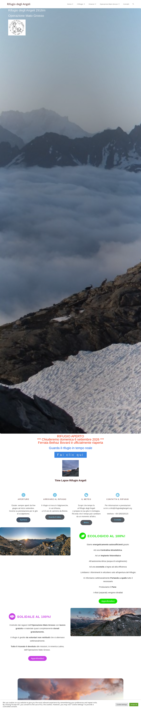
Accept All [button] (134, 704)
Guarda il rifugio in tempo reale (70, 448)
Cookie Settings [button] (122, 704)
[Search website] (133, 4)
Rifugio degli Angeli (18, 4)
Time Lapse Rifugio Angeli (70, 480)
